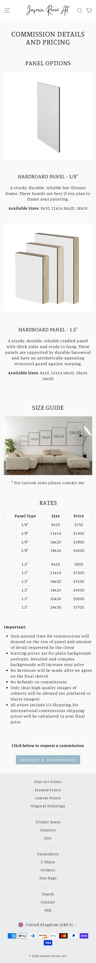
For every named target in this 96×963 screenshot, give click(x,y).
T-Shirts (48, 862)
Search (48, 894)
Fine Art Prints (48, 781)
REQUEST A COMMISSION (48, 760)
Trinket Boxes (48, 821)
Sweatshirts (47, 854)
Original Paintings (48, 805)
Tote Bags (47, 878)
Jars (48, 838)
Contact (48, 902)
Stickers (48, 870)
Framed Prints (48, 789)
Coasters (48, 829)
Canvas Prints (48, 797)
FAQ (48, 910)
